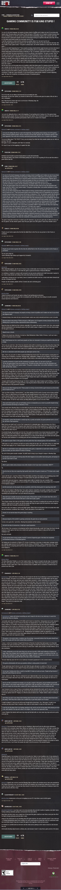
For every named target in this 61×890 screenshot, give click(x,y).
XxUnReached (8, 806)
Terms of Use (19, 859)
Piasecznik (7, 152)
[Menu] (58, 3)
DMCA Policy (39, 859)
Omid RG (7, 29)
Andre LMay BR (8, 721)
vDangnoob (8, 573)
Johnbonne (8, 305)
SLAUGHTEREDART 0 (9, 795)
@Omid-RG (4, 129)
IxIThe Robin (8, 91)
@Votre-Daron (5, 559)
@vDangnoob (5, 613)
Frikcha (7, 777)
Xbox (53, 875)
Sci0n (6, 166)
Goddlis (7, 228)
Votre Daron (8, 263)
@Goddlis (4, 245)
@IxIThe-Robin (5, 293)
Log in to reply (8, 83)
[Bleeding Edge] (6, 3)
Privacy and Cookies (9, 859)
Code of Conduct (30, 859)
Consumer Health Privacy (51, 859)
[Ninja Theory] (53, 868)
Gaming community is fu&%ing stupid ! (20, 129)
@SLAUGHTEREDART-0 (7, 810)
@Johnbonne (5, 577)
